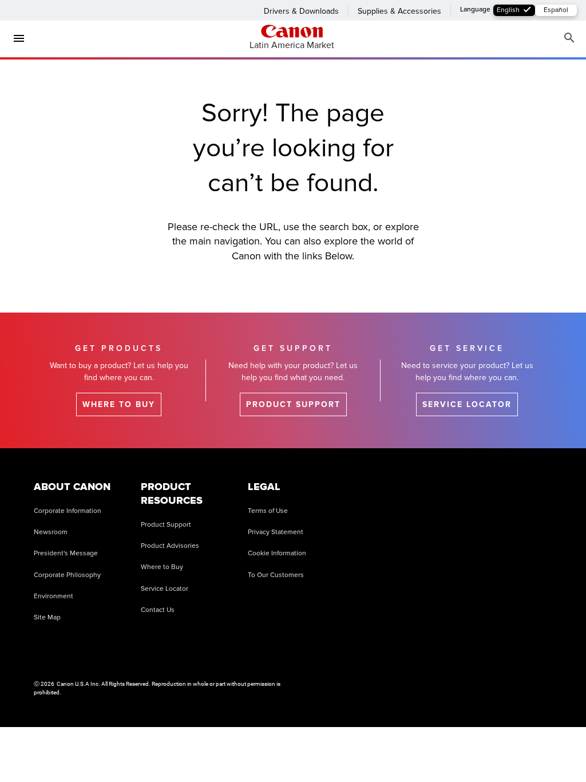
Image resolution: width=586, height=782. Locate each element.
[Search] (569, 38)
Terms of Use (268, 511)
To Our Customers (276, 575)
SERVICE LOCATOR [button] (467, 404)
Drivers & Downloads (301, 11)
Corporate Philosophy (67, 575)
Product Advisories (170, 546)
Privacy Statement (275, 532)
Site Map (47, 617)
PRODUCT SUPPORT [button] (293, 404)
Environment (53, 596)
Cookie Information (277, 553)
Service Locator (164, 588)
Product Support (166, 524)
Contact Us (158, 610)
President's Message (66, 553)
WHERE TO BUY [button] (118, 404)
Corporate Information (67, 511)
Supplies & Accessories (399, 11)
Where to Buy (162, 567)
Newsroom (51, 532)
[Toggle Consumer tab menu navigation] (14, 38)
